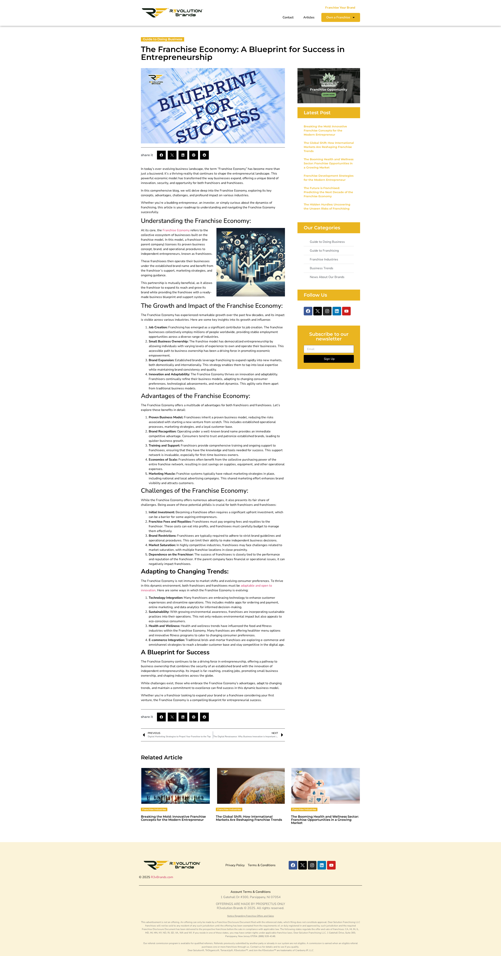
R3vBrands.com (162, 877)
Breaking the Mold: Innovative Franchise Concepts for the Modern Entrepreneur (325, 130)
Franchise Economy (176, 230)
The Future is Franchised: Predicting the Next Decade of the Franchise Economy (328, 192)
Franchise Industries (154, 809)
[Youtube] (346, 311)
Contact (288, 17)
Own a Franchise (338, 17)
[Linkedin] (336, 311)
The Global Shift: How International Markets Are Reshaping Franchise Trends (329, 147)
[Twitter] (317, 311)
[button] (161, 155)
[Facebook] (308, 311)
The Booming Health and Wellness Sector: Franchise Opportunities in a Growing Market (328, 163)
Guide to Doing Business (162, 39)
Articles (308, 17)
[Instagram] (327, 311)
